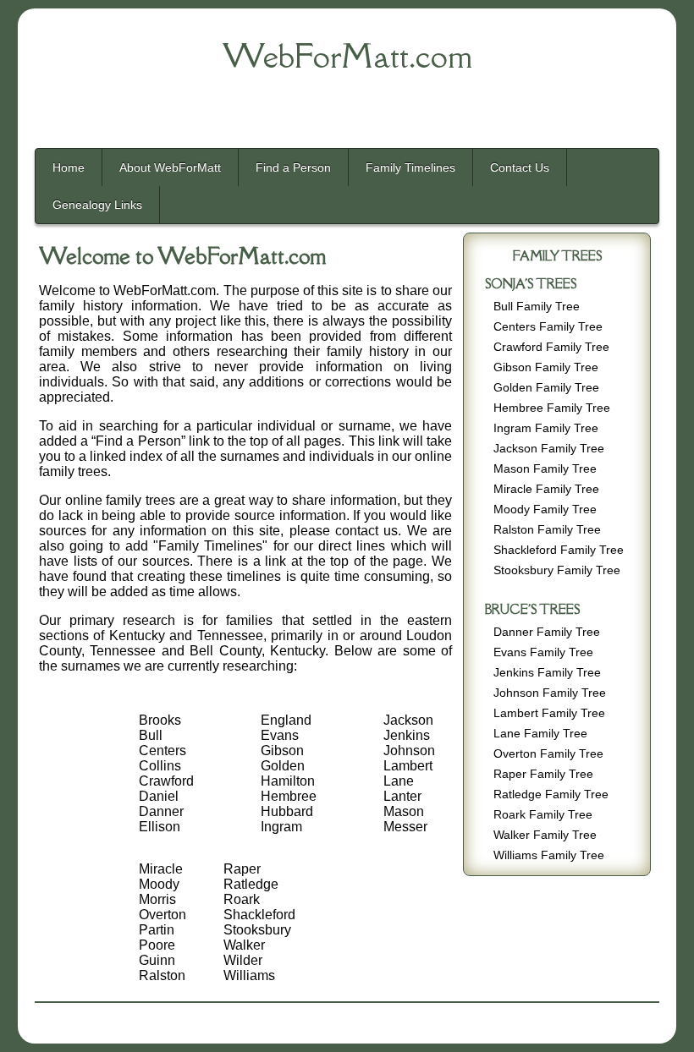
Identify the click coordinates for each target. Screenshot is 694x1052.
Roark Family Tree (542, 814)
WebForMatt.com (347, 56)
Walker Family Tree (545, 835)
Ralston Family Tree (547, 529)
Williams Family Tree (548, 855)
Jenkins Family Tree (547, 672)
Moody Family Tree (545, 509)
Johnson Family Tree (549, 693)
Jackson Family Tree (548, 448)
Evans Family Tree (543, 652)
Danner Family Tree (546, 632)
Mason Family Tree (545, 469)
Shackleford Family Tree (558, 550)
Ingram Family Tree (545, 428)
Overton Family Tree (548, 754)
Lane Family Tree (540, 733)
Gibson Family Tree (545, 367)
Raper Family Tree (543, 774)
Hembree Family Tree (551, 408)
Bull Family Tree (536, 306)
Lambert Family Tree (549, 713)
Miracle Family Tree (546, 489)
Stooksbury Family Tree (556, 570)
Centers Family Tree (548, 327)
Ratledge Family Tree (551, 794)
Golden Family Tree (546, 387)
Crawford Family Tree (551, 347)
